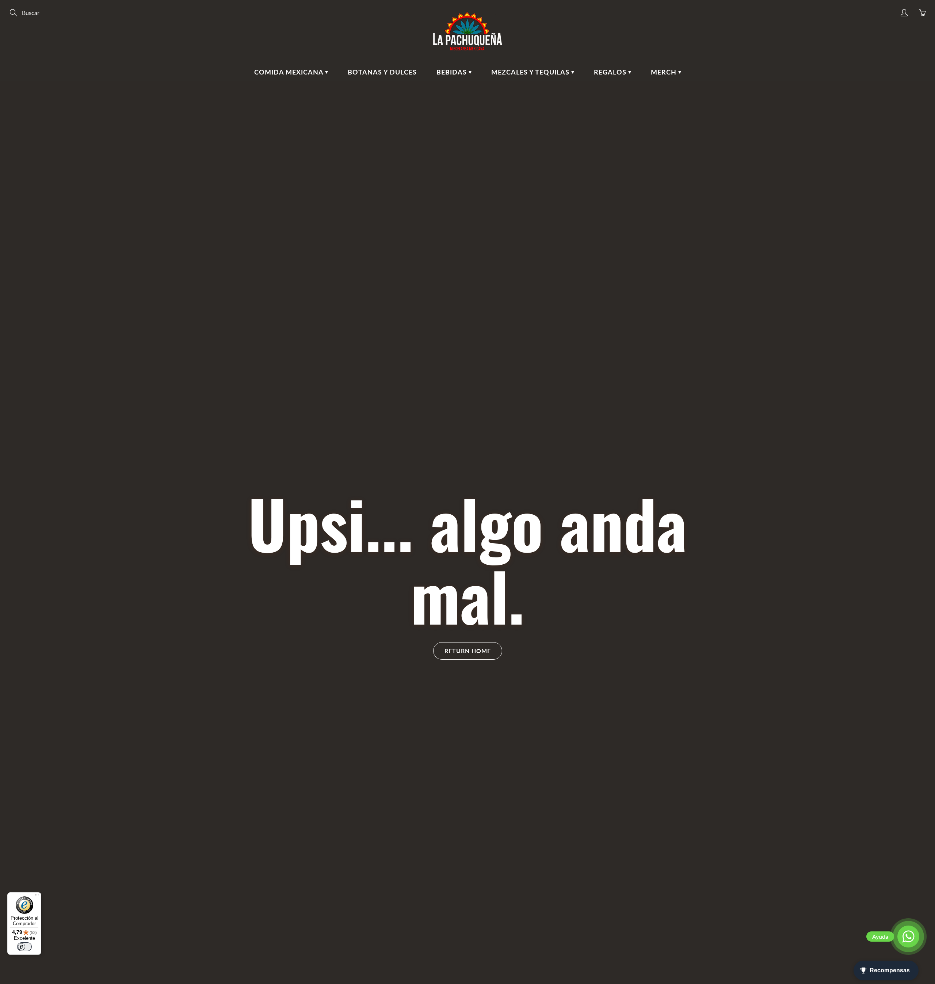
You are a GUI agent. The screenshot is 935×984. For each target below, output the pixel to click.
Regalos (611, 72)
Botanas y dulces (382, 72)
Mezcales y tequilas (531, 72)
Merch (664, 72)
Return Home (467, 650)
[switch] (24, 946)
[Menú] (37, 896)
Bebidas (452, 72)
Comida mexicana (289, 72)
